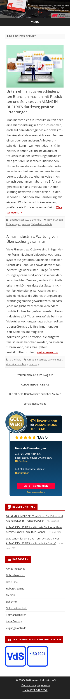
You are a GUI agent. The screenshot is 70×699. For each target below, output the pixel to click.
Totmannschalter (16, 614)
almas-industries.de (35, 403)
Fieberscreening (15, 588)
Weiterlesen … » (47, 352)
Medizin (10, 595)
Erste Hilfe (12, 582)
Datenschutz (28, 685)
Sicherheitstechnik (41, 224)
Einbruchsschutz (19, 219)
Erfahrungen (13, 224)
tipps (60, 359)
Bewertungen (55, 219)
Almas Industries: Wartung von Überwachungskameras (32, 239)
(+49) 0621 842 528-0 (35, 690)
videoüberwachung (17, 364)
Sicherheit (35, 219)
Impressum (43, 685)
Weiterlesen (22, 461)
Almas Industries (36, 359)
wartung (34, 364)
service (26, 224)
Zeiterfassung (14, 621)
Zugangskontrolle (16, 628)
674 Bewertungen (43, 420)
